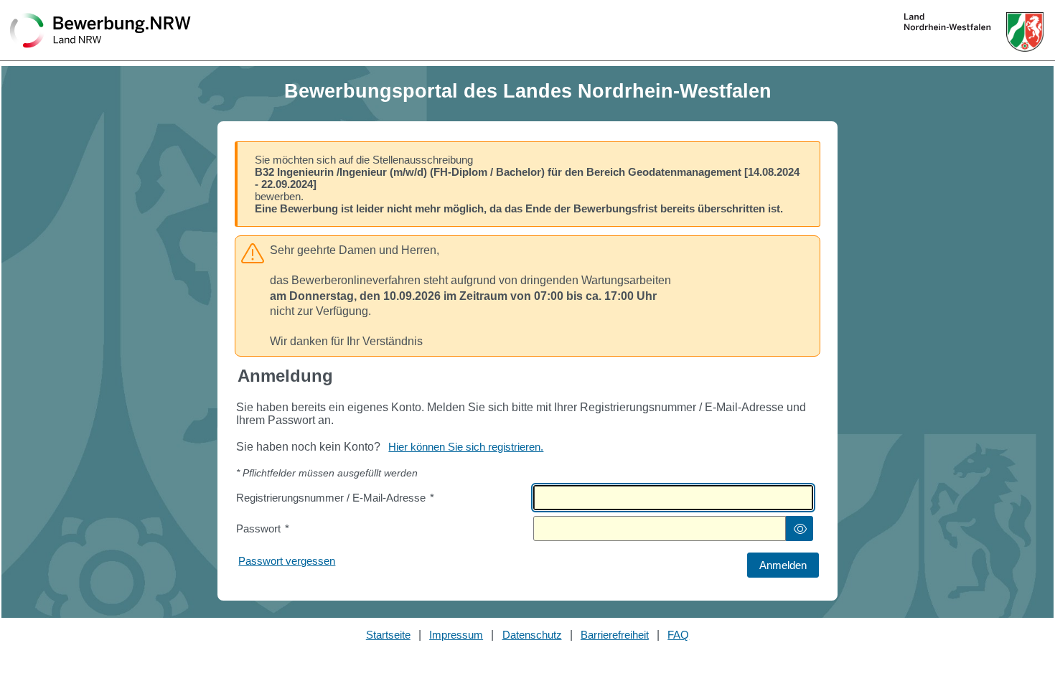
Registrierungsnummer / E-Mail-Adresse (335, 498)
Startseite (388, 635)
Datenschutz (532, 635)
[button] (799, 528)
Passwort (262, 528)
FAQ (678, 635)
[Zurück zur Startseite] (100, 32)
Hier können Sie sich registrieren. (465, 447)
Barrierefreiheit (615, 635)
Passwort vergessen (286, 561)
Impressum (456, 635)
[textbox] (673, 497)
